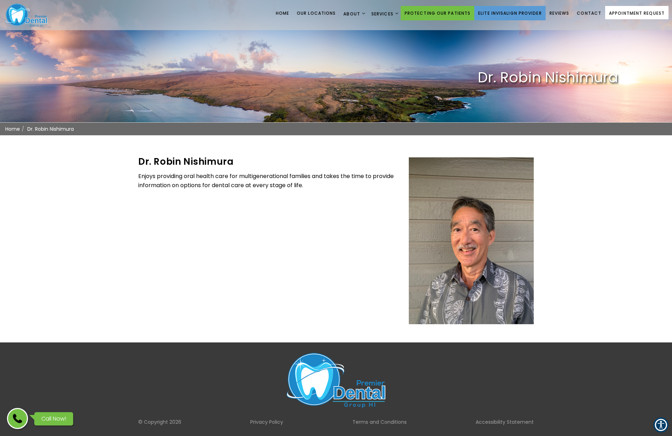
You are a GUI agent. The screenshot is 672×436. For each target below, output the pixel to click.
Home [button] (282, 13)
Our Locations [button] (316, 13)
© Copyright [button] (159, 421)
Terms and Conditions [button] (379, 421)
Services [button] (382, 14)
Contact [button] (589, 13)
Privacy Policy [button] (266, 421)
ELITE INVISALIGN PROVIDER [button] (510, 13)
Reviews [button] (559, 13)
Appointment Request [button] (637, 13)
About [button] (351, 14)
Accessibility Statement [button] (505, 421)
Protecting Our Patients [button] (437, 13)
